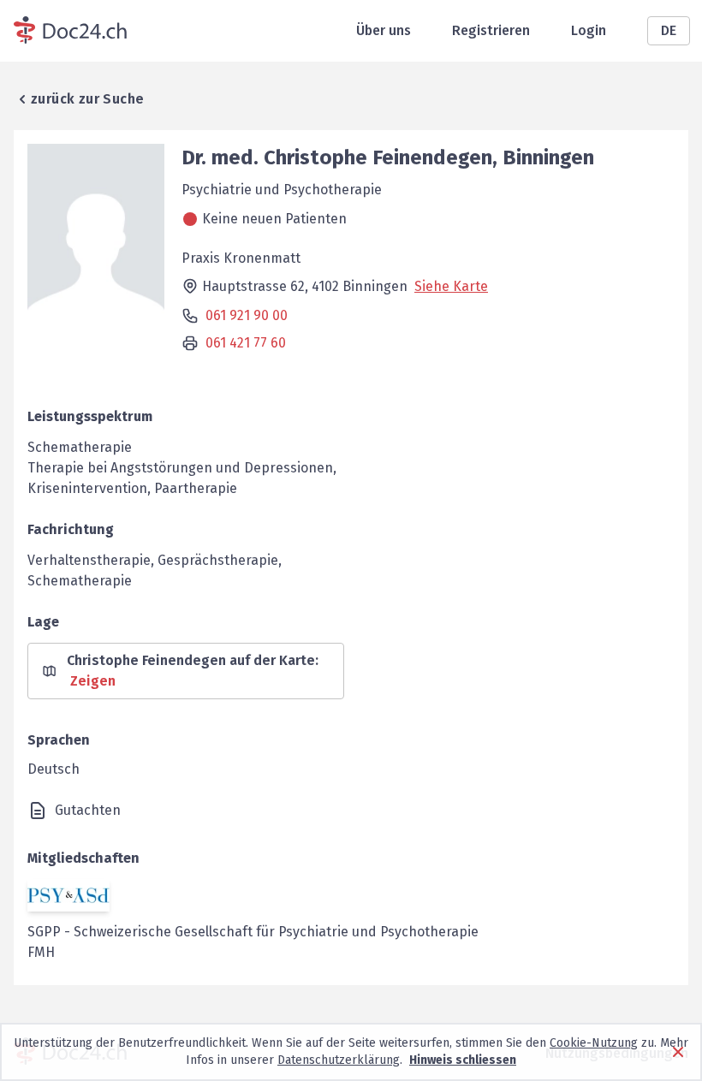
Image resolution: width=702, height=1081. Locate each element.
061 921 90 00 (246, 315)
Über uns (383, 30)
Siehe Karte (451, 286)
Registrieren (491, 30)
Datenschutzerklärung (338, 1060)
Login (588, 30)
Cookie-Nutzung (594, 1043)
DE (668, 30)
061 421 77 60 (245, 343)
